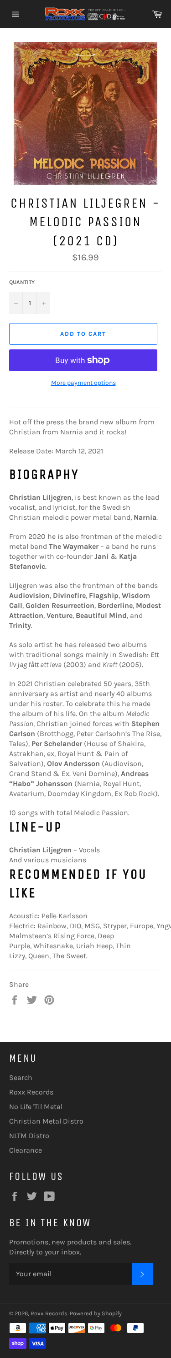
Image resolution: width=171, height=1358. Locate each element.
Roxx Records (31, 1092)
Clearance (25, 1150)
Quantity (22, 282)
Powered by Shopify (96, 1313)
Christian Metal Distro (46, 1121)
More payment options (83, 383)
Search (20, 1077)
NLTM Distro (29, 1135)
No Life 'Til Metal (35, 1106)
